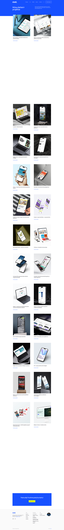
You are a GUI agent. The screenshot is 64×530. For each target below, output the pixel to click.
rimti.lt (51, 528)
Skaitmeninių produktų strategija (35, 521)
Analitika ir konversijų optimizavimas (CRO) (35, 519)
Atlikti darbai (27, 515)
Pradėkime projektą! (42, 515)
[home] (14, 2)
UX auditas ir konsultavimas (34, 517)
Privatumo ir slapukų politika (15, 528)
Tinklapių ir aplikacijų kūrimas (35, 515)
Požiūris (27, 516)
